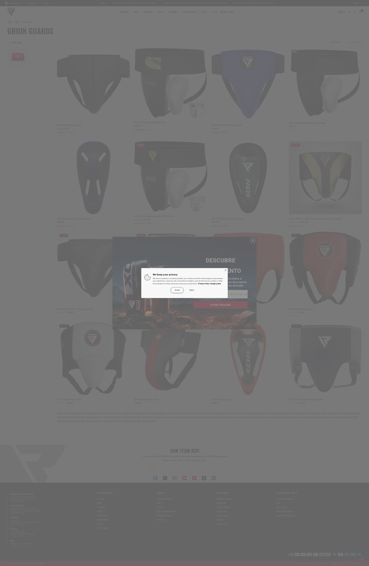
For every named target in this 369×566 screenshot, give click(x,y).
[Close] (225, 270)
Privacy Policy (203, 284)
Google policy (215, 284)
